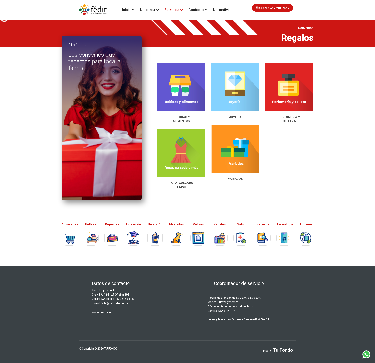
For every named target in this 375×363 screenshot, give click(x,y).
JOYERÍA (235, 117)
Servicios (171, 10)
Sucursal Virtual (274, 7)
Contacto (196, 10)
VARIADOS (235, 179)
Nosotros (147, 10)
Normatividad (223, 10)
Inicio (126, 10)
